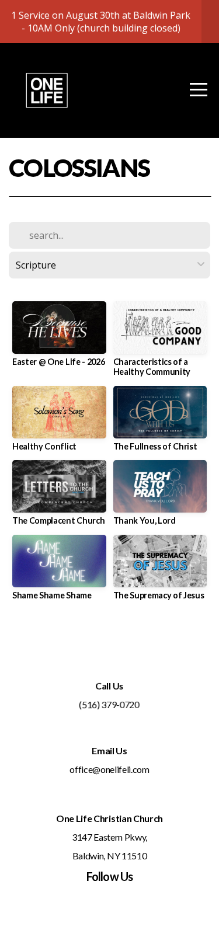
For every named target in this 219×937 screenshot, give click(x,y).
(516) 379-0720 (109, 704)
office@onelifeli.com (109, 769)
